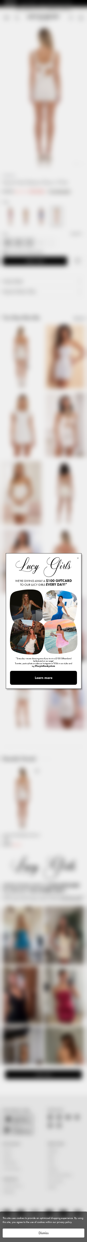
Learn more (43, 678)
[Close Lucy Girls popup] (78, 557)
